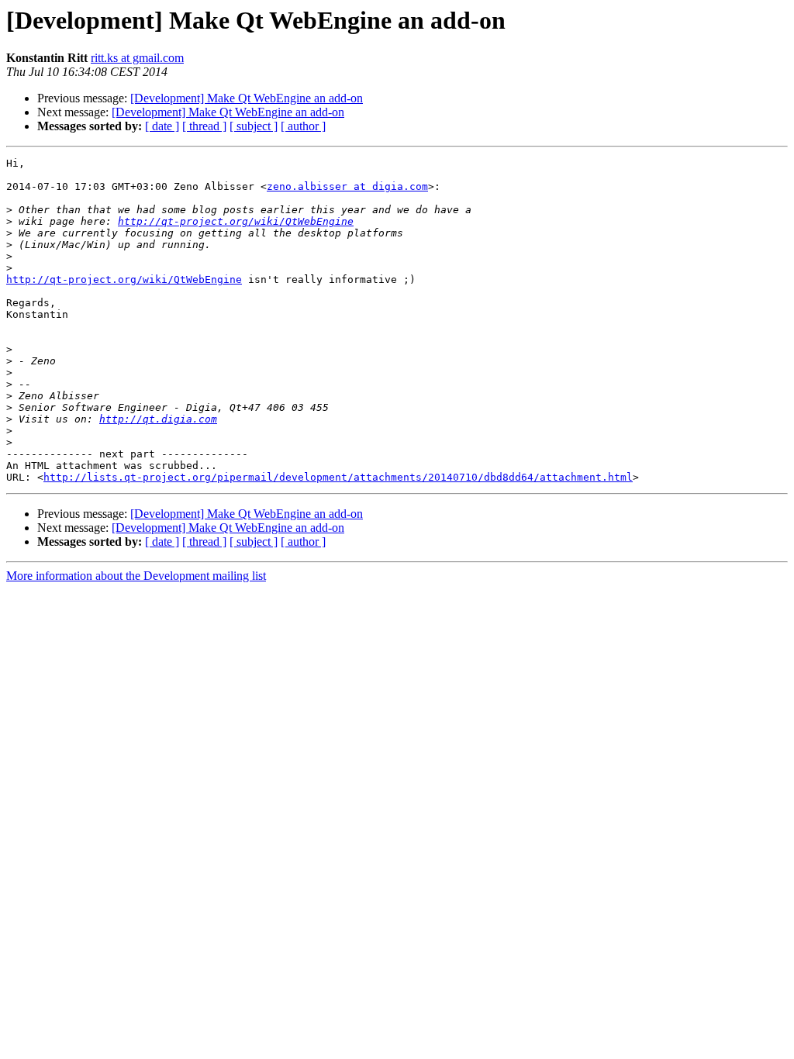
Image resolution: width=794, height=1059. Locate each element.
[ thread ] (204, 126)
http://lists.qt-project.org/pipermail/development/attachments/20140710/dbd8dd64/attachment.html (338, 477)
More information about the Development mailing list (136, 575)
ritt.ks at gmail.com (137, 57)
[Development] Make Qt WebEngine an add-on (246, 98)
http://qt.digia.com (158, 419)
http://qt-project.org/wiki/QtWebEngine (236, 221)
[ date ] (162, 126)
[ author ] (303, 126)
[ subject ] (254, 126)
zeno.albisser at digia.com (347, 186)
